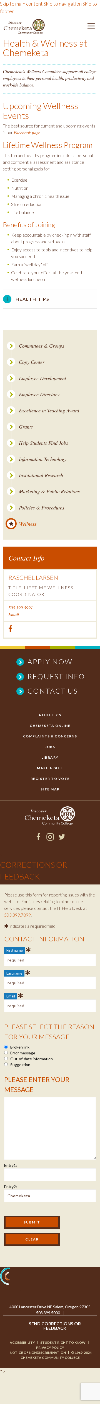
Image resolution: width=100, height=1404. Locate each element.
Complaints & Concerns (50, 736)
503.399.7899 (17, 914)
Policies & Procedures (41, 507)
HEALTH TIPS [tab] (32, 299)
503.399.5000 (48, 1312)
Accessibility (22, 1342)
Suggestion (19, 1064)
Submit (32, 1222)
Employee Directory (39, 394)
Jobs (50, 747)
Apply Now (50, 661)
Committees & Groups (41, 346)
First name (14, 950)
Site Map (50, 789)
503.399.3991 (20, 607)
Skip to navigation (63, 4)
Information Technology (42, 459)
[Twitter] (62, 839)
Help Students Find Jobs (43, 443)
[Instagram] (50, 839)
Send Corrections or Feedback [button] (55, 1326)
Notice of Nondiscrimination (38, 1352)
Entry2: (10, 1186)
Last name (14, 973)
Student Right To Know (63, 1342)
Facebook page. (27, 132)
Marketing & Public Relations (49, 491)
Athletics (50, 715)
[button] (91, 27)
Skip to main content (21, 4)
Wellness (27, 524)
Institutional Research (41, 475)
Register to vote (50, 778)
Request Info (56, 676)
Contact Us (53, 690)
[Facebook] (38, 839)
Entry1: (10, 1165)
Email (13, 614)
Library (50, 757)
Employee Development (42, 378)
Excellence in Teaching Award (49, 410)
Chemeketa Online (50, 725)
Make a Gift (50, 768)
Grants (26, 427)
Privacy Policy (50, 1347)
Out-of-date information (31, 1058)
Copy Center (31, 362)
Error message (22, 1052)
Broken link (19, 1047)
